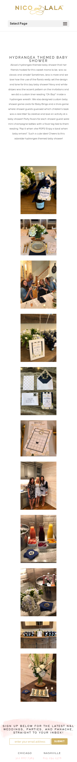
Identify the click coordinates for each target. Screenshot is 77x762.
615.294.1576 (52, 758)
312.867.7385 (24, 758)
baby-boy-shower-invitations (38, 338)
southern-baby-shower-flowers (38, 678)
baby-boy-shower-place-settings (38, 237)
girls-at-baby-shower (38, 285)
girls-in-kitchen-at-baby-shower (38, 486)
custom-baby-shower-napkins (38, 539)
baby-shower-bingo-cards (38, 438)
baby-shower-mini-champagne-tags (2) (38, 190)
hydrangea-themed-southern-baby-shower (38, 592)
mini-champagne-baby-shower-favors (38, 634)
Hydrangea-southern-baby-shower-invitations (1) (38, 391)
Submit (59, 741)
